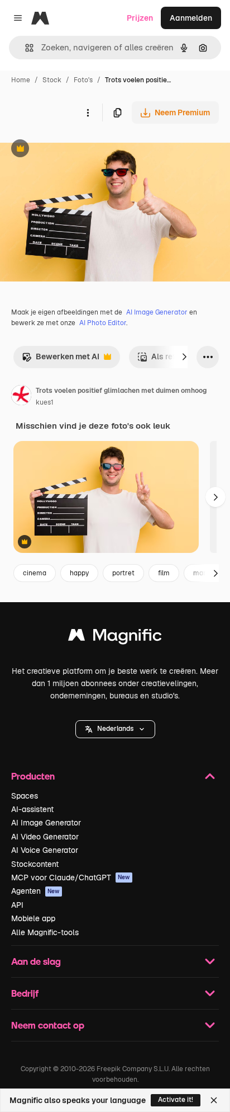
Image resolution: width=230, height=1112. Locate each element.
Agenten (35, 891)
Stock (51, 80)
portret (123, 573)
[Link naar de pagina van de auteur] (21, 397)
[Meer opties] (87, 112)
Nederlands (115, 728)
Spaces (24, 796)
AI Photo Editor (102, 322)
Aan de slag (36, 961)
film (164, 573)
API (17, 905)
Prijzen (140, 18)
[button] (115, 729)
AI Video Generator (45, 837)
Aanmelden (191, 18)
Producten (33, 776)
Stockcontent (35, 864)
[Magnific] (115, 637)
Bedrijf (25, 993)
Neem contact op (47, 1025)
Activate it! (175, 1099)
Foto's (83, 80)
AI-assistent (32, 809)
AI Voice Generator (44, 850)
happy (79, 573)
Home (20, 80)
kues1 (45, 402)
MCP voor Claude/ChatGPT (70, 877)
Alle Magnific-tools (45, 932)
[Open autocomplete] (24, 48)
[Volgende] (184, 357)
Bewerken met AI (60, 359)
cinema (34, 573)
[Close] (214, 1100)
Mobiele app (33, 918)
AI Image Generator (157, 312)
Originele (73, 149)
